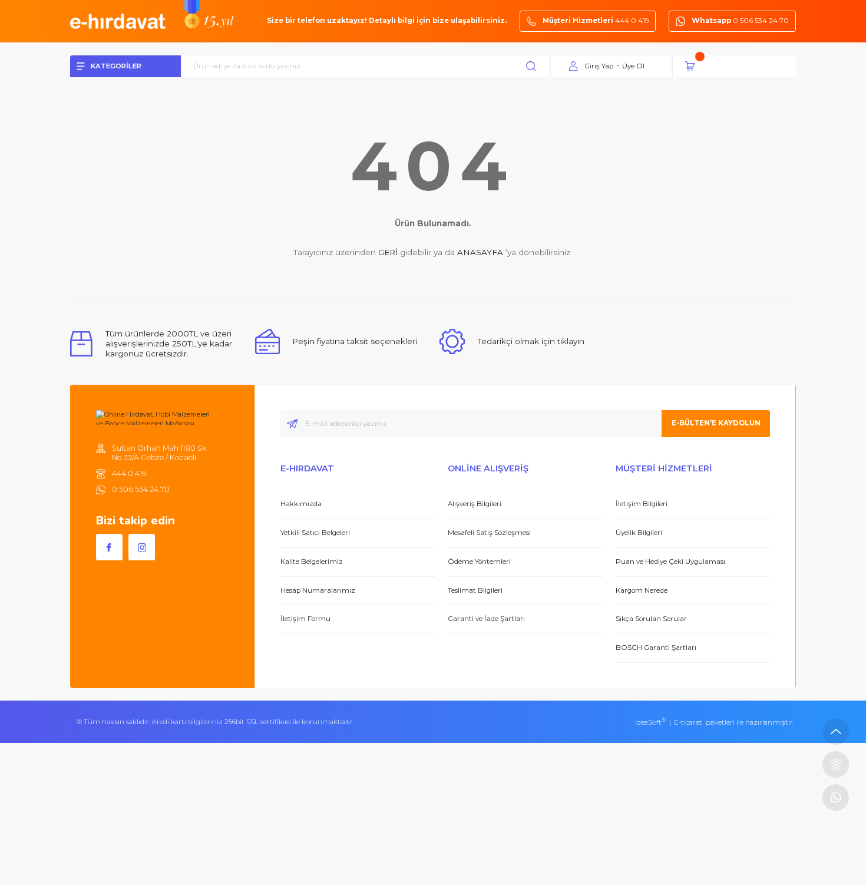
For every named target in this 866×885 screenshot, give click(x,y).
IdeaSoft (650, 722)
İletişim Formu (305, 619)
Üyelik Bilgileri (639, 533)
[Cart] (740, 66)
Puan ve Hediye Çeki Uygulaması (670, 561)
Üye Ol (633, 66)
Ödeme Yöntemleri (479, 561)
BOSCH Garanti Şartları (656, 647)
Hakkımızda (301, 504)
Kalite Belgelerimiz (311, 561)
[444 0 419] (835, 764)
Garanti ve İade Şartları (486, 619)
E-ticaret (688, 722)
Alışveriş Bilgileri (474, 504)
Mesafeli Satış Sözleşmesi (489, 533)
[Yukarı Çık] (835, 731)
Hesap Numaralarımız (317, 590)
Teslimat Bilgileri (475, 590)
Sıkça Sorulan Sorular (651, 619)
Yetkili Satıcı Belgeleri (315, 533)
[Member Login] (574, 66)
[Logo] (118, 21)
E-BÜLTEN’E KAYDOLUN (716, 423)
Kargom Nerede (641, 590)
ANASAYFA (480, 252)
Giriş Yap (598, 66)
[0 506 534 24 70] (835, 797)
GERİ (388, 252)
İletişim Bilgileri (641, 504)
